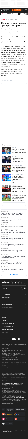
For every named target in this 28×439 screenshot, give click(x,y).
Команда (4, 317)
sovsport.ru (11, 379)
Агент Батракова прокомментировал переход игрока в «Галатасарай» (13, 256)
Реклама (4, 320)
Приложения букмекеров (8, 304)
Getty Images (9, 383)
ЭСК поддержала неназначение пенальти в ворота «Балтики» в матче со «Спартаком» (12, 250)
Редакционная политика (8, 323)
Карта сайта (5, 332)
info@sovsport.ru (5, 360)
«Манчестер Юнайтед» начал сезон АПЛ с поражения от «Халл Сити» (12, 239)
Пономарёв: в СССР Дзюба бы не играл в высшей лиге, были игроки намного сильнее (13, 231)
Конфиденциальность (7, 326)
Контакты (4, 314)
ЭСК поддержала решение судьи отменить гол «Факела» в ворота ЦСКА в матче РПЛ (13, 262)
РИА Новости (16, 383)
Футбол (3, 19)
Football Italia (9, 80)
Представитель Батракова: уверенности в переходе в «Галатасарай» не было (12, 245)
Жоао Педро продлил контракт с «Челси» (12, 226)
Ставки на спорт (6, 297)
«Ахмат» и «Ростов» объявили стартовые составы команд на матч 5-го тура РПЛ (12, 213)
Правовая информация (7, 329)
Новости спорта (6, 294)
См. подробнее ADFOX (19, 397)
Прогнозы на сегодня (7, 307)
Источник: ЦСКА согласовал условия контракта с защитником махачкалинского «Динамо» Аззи (13, 269)
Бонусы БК (4, 301)
